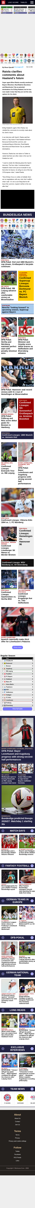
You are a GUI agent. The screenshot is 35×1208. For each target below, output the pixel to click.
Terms (18, 1135)
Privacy (17, 1138)
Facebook (17, 1154)
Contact (17, 1121)
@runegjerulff (18, 67)
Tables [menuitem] (23, 2)
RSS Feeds (17, 1157)
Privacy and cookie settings (17, 1141)
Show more (17, 647)
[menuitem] (4, 2)
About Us (18, 1118)
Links (17, 1160)
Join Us (17, 1124)
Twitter (17, 1151)
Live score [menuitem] (13, 2)
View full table (17, 709)
